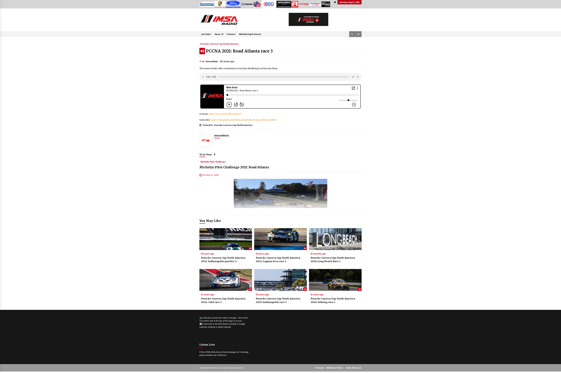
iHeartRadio (243, 120)
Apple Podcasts (218, 120)
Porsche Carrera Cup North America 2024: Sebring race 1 (333, 300)
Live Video (206, 34)
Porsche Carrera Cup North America (219, 44)
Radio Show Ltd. (354, 367)
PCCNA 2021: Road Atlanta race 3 (239, 51)
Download (236, 114)
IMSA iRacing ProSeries (250, 34)
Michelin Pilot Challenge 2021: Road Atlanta (234, 167)
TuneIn (267, 120)
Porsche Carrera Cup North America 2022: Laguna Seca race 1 (278, 259)
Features (231, 34)
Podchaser (256, 120)
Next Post (205, 154)
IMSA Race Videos (335, 367)
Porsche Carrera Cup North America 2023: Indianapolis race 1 (278, 300)
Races (218, 34)
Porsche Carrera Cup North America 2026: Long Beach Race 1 (333, 259)
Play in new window (218, 114)
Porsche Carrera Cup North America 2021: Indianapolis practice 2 (223, 259)
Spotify (231, 120)
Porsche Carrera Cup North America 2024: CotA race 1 (223, 300)
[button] (352, 34)
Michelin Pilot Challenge (213, 162)
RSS (275, 120)
